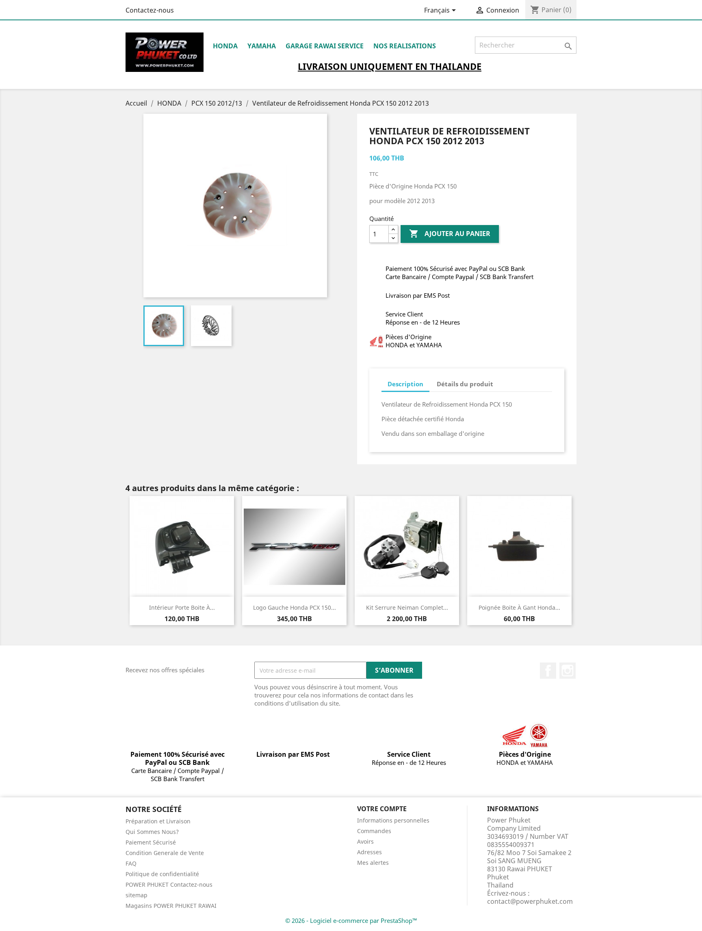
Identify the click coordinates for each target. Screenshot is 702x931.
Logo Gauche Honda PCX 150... (294, 607)
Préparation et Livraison (158, 821)
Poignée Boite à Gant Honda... (519, 607)
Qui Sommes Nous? (152, 832)
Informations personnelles (393, 820)
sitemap (136, 895)
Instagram (567, 671)
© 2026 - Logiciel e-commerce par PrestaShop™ (351, 920)
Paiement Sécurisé (151, 842)
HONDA (225, 45)
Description (405, 384)
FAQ (131, 863)
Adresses (369, 852)
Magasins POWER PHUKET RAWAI (171, 905)
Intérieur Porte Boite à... (182, 607)
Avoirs (365, 841)
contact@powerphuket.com (530, 901)
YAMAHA (261, 45)
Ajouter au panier (449, 233)
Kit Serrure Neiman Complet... (407, 607)
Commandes (374, 831)
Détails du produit (465, 384)
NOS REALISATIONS (404, 45)
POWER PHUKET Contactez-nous (169, 884)
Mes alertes (373, 862)
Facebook (548, 671)
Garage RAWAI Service (325, 45)
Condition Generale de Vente (165, 853)
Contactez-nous (150, 10)
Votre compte (382, 808)
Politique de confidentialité (162, 874)
